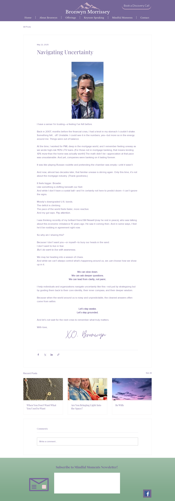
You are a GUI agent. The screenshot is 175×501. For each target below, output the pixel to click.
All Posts (27, 27)
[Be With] (132, 389)
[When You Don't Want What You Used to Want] (43, 389)
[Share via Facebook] (38, 354)
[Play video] (87, 90)
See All (149, 373)
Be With (119, 405)
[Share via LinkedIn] (51, 354)
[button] (136, 5)
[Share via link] (58, 354)
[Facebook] (147, 493)
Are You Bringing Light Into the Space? (86, 407)
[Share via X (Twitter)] (45, 354)
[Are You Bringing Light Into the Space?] (87, 389)
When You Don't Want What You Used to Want (41, 407)
